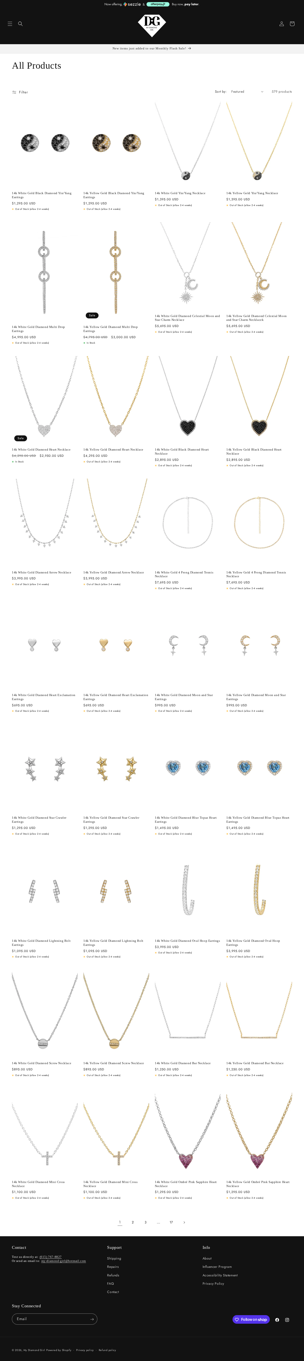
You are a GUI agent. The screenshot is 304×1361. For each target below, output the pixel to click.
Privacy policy (85, 1350)
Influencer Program (217, 1266)
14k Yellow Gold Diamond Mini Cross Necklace (110, 1184)
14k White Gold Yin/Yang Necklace (180, 193)
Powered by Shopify (58, 1350)
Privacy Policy (213, 1283)
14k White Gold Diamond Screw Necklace (41, 1063)
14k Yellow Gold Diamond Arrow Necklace (113, 572)
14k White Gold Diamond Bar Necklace (183, 1063)
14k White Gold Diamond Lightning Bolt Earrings (41, 942)
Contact (113, 1291)
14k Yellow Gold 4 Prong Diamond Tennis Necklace (256, 574)
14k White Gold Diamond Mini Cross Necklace (38, 1184)
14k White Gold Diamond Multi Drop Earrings (38, 329)
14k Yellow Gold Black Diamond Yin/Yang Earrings (113, 195)
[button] (10, 24)
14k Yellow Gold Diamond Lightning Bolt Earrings (113, 942)
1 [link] (120, 1222)
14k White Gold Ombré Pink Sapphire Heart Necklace (186, 1184)
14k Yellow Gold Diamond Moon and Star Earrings (256, 697)
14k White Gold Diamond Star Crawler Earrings (39, 819)
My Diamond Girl (34, 1350)
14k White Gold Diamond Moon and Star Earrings (184, 697)
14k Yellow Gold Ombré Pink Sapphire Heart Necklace (258, 1184)
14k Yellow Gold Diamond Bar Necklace (255, 1063)
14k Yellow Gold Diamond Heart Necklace (113, 449)
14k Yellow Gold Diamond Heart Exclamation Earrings (115, 697)
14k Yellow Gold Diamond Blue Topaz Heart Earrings (258, 819)
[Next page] (184, 1222)
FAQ (110, 1283)
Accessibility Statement (220, 1275)
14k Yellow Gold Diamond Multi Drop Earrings (110, 329)
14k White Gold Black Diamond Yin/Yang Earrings (41, 195)
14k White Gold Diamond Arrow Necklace (41, 572)
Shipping (114, 1258)
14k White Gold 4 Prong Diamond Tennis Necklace (184, 574)
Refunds (113, 1275)
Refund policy (107, 1350)
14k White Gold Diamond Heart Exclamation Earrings (44, 697)
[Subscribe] (92, 1319)
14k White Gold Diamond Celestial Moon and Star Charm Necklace (187, 318)
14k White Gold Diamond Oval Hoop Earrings (187, 940)
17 (171, 1222)
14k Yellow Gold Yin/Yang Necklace (252, 193)
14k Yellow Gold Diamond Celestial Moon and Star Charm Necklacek (256, 318)
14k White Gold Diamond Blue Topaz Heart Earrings (186, 819)
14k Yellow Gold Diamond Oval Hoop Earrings (253, 942)
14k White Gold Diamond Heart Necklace (41, 449)
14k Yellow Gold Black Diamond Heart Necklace (254, 451)
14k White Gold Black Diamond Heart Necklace (182, 451)
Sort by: (221, 91)
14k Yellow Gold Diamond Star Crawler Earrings (111, 819)
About (207, 1258)
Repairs (113, 1266)
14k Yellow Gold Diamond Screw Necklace (113, 1063)
